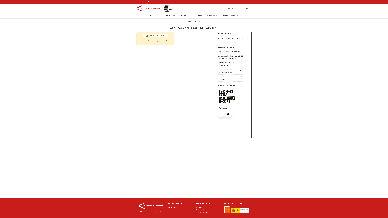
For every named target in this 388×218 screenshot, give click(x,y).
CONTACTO (246, 2)
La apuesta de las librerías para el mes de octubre (231, 78)
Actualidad (197, 16)
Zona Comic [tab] (239, 38)
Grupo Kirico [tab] (230, 38)
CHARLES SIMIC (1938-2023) (229, 51)
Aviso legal (199, 207)
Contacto (170, 210)
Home (188, 21)
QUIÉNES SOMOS (236, 2)
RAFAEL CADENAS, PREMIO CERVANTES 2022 (229, 64)
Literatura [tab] (221, 38)
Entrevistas (212, 16)
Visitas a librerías (230, 16)
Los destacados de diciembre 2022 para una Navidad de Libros (230, 57)
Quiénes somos (172, 207)
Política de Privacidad (203, 210)
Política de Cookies (202, 212)
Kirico (183, 16)
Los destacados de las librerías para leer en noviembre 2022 (232, 71)
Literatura (155, 16)
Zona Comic (170, 16)
